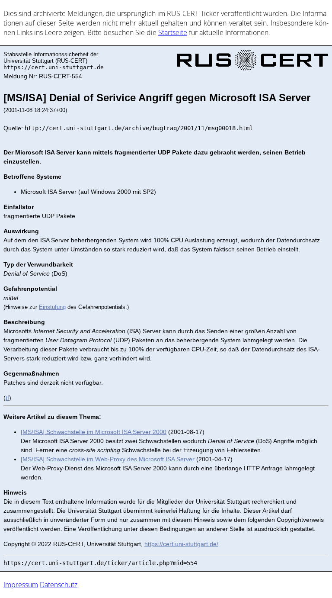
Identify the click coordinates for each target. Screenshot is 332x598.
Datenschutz (58, 584)
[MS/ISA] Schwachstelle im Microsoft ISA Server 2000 (93, 431)
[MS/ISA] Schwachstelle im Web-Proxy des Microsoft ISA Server (108, 459)
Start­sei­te (172, 32)
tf (7, 397)
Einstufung (52, 307)
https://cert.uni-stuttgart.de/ (181, 543)
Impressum (20, 584)
